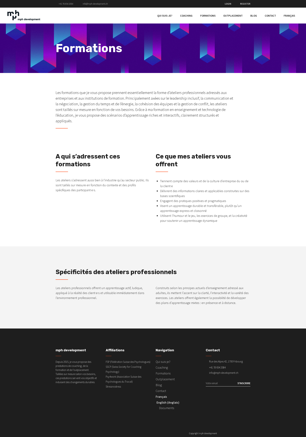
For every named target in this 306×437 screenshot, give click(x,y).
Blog (159, 385)
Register (245, 3)
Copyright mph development (203, 433)
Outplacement (165, 379)
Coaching (162, 367)
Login (228, 3)
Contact (161, 391)
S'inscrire (243, 383)
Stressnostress (113, 386)
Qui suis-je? (163, 362)
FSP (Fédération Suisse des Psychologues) (128, 361)
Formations (163, 373)
